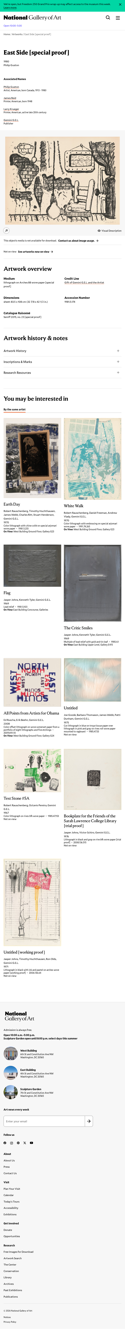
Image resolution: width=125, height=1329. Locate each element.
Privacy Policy (10, 1321)
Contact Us (10, 1173)
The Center (10, 1264)
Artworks (17, 34)
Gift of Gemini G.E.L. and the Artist (84, 282)
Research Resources (17, 373)
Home (7, 34)
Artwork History (15, 351)
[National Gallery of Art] (62, 1015)
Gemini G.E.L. (11, 120)
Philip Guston (11, 86)
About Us (9, 1160)
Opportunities (12, 1236)
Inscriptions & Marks (18, 362)
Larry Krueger (11, 109)
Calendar (9, 1195)
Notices (7, 1317)
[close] (120, 4)
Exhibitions (10, 1214)
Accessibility (11, 1207)
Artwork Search (13, 1258)
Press (7, 1166)
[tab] (15, 409)
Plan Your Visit (12, 1188)
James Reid (10, 98)
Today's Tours (11, 1201)
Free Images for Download (18, 1251)
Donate (8, 1230)
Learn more (10, 7)
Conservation (11, 1271)
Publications (11, 1296)
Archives (9, 1283)
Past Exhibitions (13, 1290)
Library (8, 1277)
